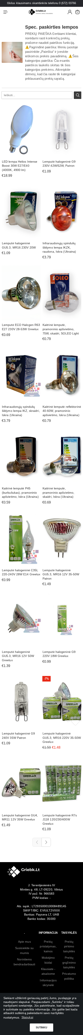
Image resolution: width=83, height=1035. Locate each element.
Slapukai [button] (27, 1017)
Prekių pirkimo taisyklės (69, 946)
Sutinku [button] (41, 1027)
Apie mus (24, 941)
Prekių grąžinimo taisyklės (69, 962)
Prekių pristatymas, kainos (48, 946)
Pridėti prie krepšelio (21, 154)
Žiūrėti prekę (61, 154)
